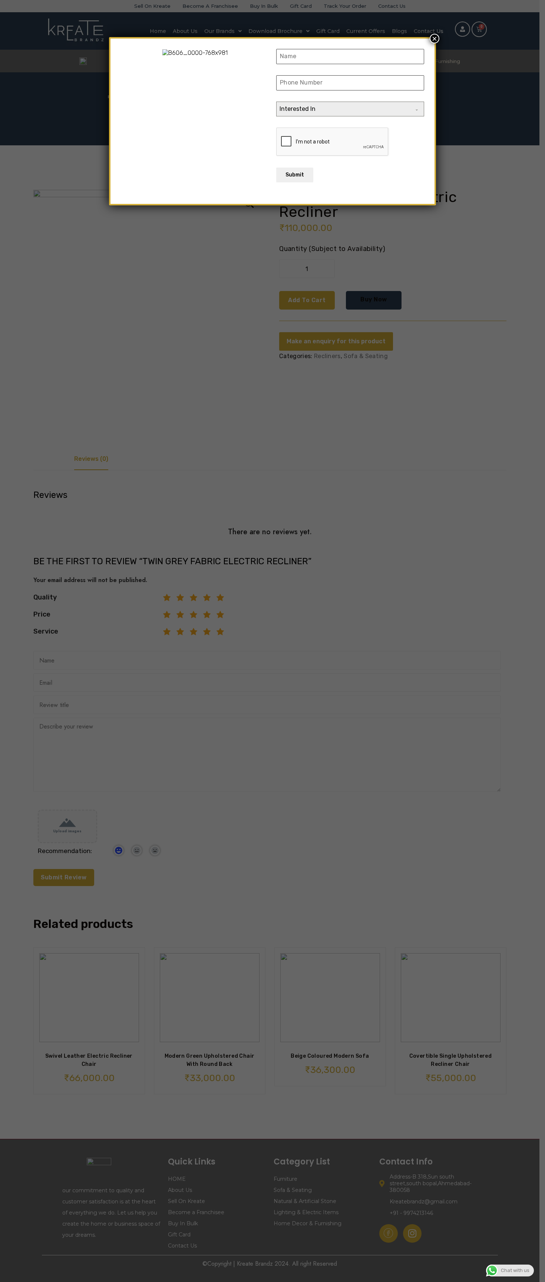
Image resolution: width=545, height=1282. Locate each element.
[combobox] (350, 109)
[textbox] (343, 109)
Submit (294, 175)
